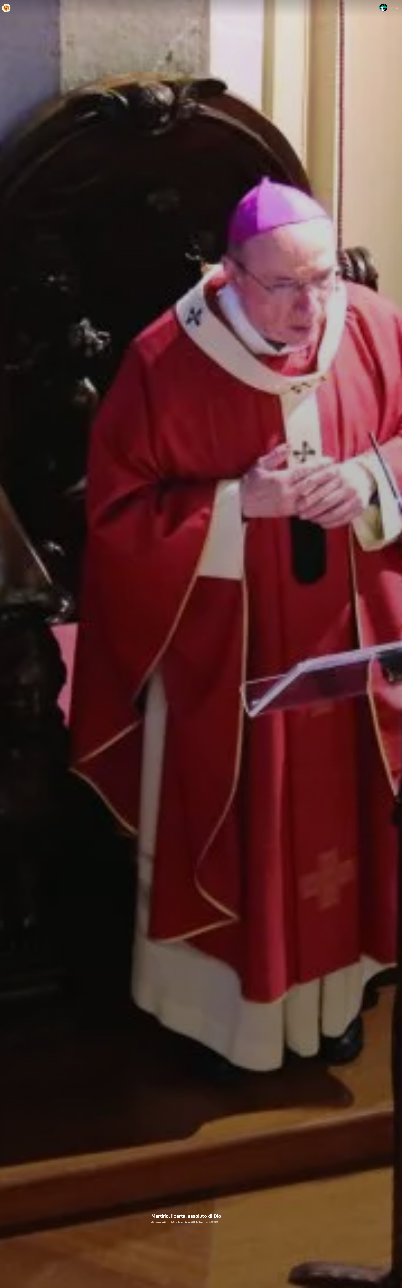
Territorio (199, 1222)
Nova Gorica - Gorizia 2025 (184, 1222)
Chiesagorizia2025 (161, 1222)
